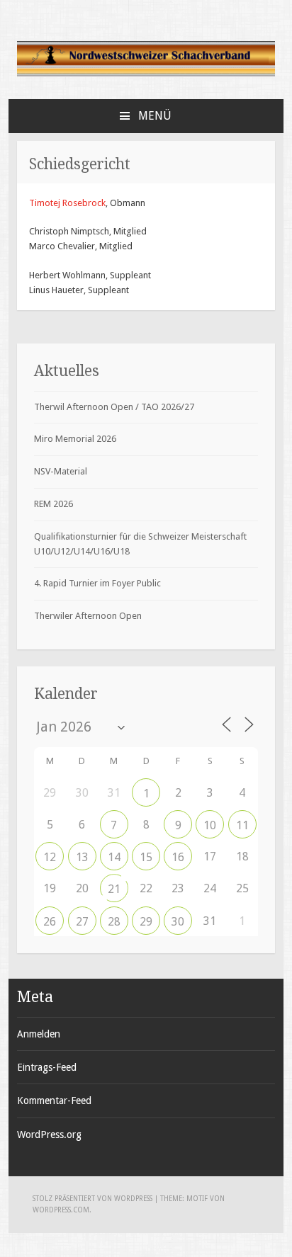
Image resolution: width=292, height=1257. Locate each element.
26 (49, 921)
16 (178, 857)
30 (178, 921)
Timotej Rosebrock (67, 203)
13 (82, 857)
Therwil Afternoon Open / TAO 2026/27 (114, 407)
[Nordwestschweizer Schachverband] (146, 74)
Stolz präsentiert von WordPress (92, 1198)
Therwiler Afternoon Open (88, 615)
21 (114, 889)
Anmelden (38, 1034)
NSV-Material (60, 471)
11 (242, 825)
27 (82, 921)
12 (49, 857)
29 (146, 921)
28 (114, 921)
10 (209, 825)
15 (146, 857)
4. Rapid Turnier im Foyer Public (97, 583)
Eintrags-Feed (47, 1067)
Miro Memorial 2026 (75, 438)
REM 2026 (53, 504)
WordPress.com (61, 1210)
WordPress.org (49, 1134)
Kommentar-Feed (54, 1100)
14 (114, 857)
